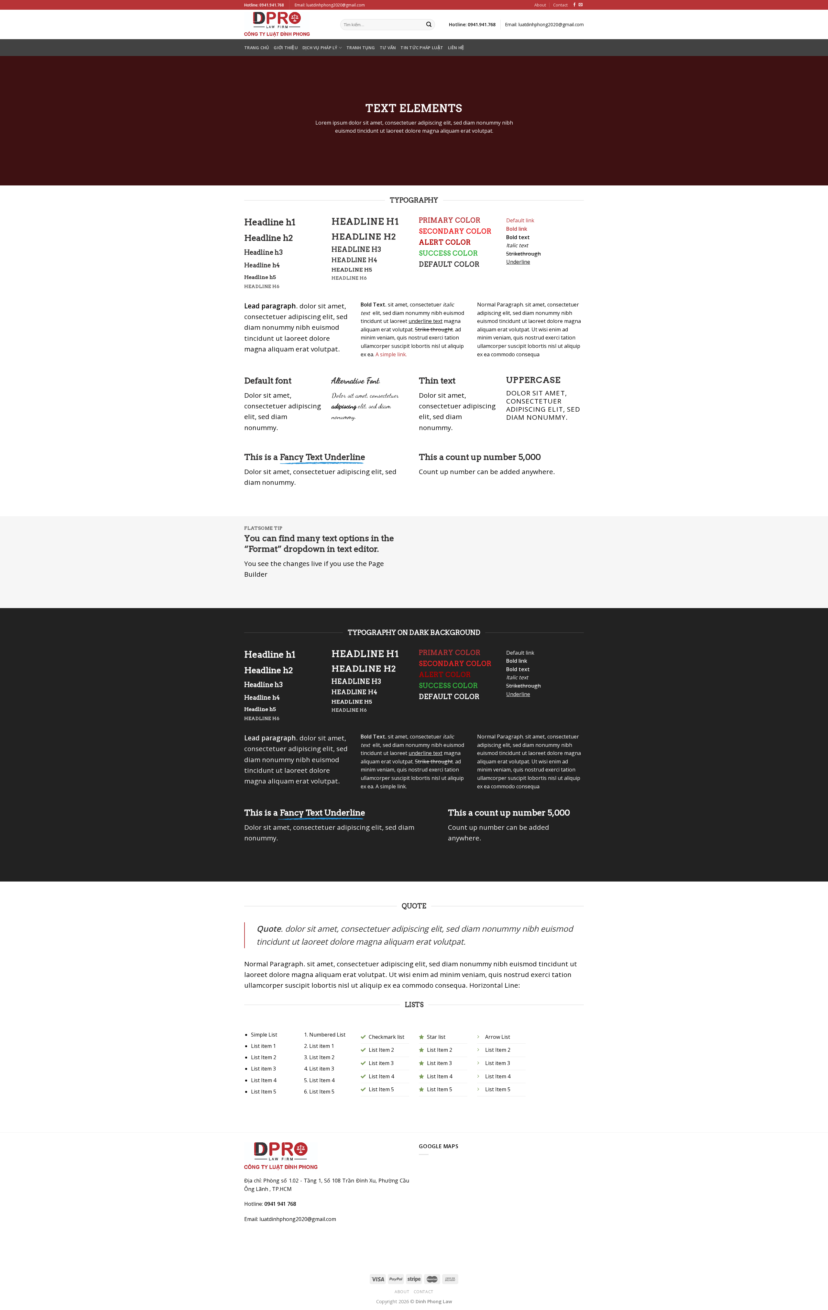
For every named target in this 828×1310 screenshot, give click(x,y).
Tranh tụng (360, 47)
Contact (560, 5)
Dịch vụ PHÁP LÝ (320, 47)
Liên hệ (456, 47)
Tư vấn (388, 47)
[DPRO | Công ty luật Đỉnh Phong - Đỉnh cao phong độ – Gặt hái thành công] (287, 24)
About (540, 5)
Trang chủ (256, 47)
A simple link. (391, 354)
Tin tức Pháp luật (421, 47)
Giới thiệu (286, 47)
